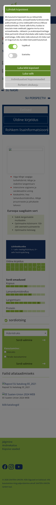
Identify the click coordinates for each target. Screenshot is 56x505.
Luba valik (28, 73)
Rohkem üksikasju (28, 84)
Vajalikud (26, 45)
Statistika (26, 54)
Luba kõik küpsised (28, 68)
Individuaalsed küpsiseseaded (28, 79)
